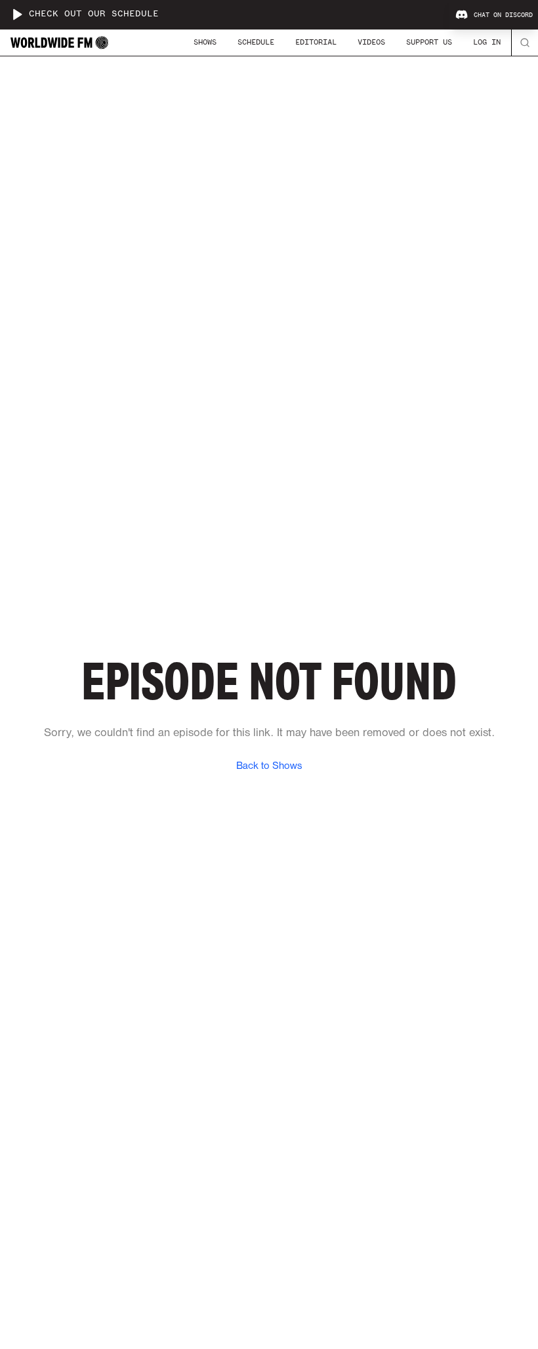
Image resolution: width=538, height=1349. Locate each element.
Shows (205, 42)
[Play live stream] (17, 14)
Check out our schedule (94, 14)
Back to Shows (269, 766)
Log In (487, 42)
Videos (371, 42)
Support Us (429, 42)
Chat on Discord (503, 15)
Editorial (316, 42)
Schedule (256, 42)
